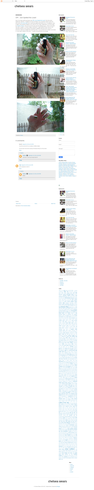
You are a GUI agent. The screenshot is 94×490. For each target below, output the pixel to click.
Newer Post (18, 203)
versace (75, 451)
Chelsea (24, 155)
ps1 (72, 410)
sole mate (62, 432)
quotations (72, 411)
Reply (20, 150)
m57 (67, 381)
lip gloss (70, 377)
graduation (63, 355)
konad (76, 371)
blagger (67, 310)
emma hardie (66, 342)
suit (62, 437)
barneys (75, 304)
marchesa (73, 383)
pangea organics (74, 404)
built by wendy (71, 315)
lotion (74, 378)
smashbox (65, 431)
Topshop (60, 175)
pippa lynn (75, 406)
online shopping (74, 398)
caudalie (60, 320)
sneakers (70, 431)
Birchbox (65, 164)
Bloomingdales (71, 164)
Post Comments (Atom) (25, 205)
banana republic (62, 304)
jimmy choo (73, 366)
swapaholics (71, 438)
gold (66, 354)
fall (61, 346)
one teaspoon (68, 398)
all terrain (75, 294)
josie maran (73, 367)
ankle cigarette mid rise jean (72, 296)
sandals (68, 423)
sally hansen (74, 421)
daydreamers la (72, 332)
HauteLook (61, 168)
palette (69, 404)
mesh (64, 386)
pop (76, 407)
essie (63, 344)
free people (61, 350)
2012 (61, 112)
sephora (60, 426)
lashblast (68, 373)
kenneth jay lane (66, 370)
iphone (74, 362)
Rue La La (74, 172)
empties (71, 342)
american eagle (74, 295)
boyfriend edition (62, 314)
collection (63, 326)
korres (60, 372)
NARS (65, 169)
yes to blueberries (71, 456)
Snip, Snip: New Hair (70, 34)
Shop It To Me (70, 173)
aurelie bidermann (67, 300)
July (61, 122)
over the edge (72, 402)
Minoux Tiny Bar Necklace (71, 51)
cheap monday (74, 320)
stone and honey (62, 436)
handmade (60, 357)
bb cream (67, 305)
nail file (60, 392)
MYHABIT (61, 169)
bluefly (74, 311)
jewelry (69, 366)
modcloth (70, 388)
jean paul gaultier (71, 365)
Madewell (73, 168)
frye (63, 350)
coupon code (73, 329)
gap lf (68, 350)
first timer (69, 347)
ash (68, 299)
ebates (60, 341)
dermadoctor (61, 335)
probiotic (63, 410)
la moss (62, 372)
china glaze (64, 321)
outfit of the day (64, 402)
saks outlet (68, 421)
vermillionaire (63, 451)
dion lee (60, 336)
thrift (62, 443)
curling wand (64, 331)
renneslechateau (61, 416)
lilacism (66, 377)
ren (67, 415)
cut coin (68, 331)
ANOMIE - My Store (64, 280)
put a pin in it (67, 411)
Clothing (72, 467)
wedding (75, 454)
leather (72, 376)
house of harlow (65, 360)
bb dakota (71, 305)
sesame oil (70, 426)
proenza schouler (68, 410)
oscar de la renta (68, 401)
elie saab (62, 342)
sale (71, 421)
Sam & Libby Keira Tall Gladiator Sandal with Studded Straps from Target (71, 98)
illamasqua (61, 361)
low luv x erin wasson (66, 379)
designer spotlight (71, 335)
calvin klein (66, 318)
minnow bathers (64, 387)
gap (66, 350)
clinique (60, 325)
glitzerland (60, 354)
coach (67, 325)
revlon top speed (69, 417)
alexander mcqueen (62, 294)
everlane (60, 345)
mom (73, 388)
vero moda (72, 451)
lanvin (60, 373)
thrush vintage (65, 443)
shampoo (68, 427)
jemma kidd (65, 366)
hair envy (67, 356)
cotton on (68, 329)
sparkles (75, 432)
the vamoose (65, 442)
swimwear (75, 438)
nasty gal (63, 393)
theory (72, 442)
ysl (72, 457)
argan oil (65, 299)
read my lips (72, 412)
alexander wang (70, 294)
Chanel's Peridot (20, 25)
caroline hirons (71, 319)
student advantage (68, 436)
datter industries (66, 332)
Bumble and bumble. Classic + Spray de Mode (71, 43)
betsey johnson (61, 309)
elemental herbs (66, 341)
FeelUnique (65, 167)
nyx (74, 396)
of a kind (70, 397)
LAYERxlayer (61, 291)
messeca (67, 386)
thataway (68, 441)
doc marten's (66, 336)
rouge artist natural (73, 418)
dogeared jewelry (62, 337)
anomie (70, 162)
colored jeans (61, 327)
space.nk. (66, 432)
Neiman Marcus (64, 171)
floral (60, 348)
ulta (76, 447)
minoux (69, 387)
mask (76, 383)
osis (76, 401)
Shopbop (60, 174)
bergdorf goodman (74, 308)
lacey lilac (66, 372)
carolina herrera (65, 319)
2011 (61, 134)
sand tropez (65, 423)
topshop (60, 446)
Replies (22, 152)
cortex (64, 329)
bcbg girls (75, 305)
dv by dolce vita (71, 340)
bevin (65, 309)
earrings (75, 340)
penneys (60, 406)
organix (69, 399)
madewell (75, 381)
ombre (64, 398)
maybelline (60, 386)
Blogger (58, 486)
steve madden (68, 435)
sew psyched (74, 426)
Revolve (60, 173)
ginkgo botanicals (74, 351)
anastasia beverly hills (63, 296)
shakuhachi (65, 427)
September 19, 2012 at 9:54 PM (34, 155)
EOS (72, 290)
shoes (60, 428)
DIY (70, 290)
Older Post (53, 203)
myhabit (72, 391)
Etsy (75, 166)
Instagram (62, 283)
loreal (72, 378)
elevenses (75, 341)
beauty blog (64, 307)
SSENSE (71, 174)
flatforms (75, 347)
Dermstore (68, 166)
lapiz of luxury (63, 373)
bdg (60, 306)
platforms (60, 407)
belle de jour (65, 308)
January (61, 132)
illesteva (64, 361)
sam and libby (61, 422)
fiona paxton (65, 347)
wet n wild (64, 455)
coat (70, 325)
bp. (66, 314)
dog (76, 336)
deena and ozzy (74, 334)
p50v (76, 402)
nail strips (72, 392)
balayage (67, 302)
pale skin (66, 404)
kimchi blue (63, 371)
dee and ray (67, 334)
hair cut (60, 356)
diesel (76, 335)
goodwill (60, 355)
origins (60, 401)
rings (76, 417)
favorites (71, 346)
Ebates (72, 166)
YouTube (61, 285)
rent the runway (67, 416)
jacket (60, 365)
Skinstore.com (66, 174)
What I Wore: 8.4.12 (70, 26)
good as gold (74, 354)
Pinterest (61, 282)
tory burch (64, 446)
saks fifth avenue (62, 421)
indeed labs (64, 362)
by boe (62, 318)
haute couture (65, 357)
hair (73, 355)
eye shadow (64, 345)
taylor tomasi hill (64, 441)
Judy (20, 165)
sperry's (60, 433)
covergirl (60, 330)
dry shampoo (61, 340)
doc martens (72, 336)
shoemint (75, 427)
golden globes (69, 354)
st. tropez (67, 433)
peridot (63, 406)
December (62, 113)
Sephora (64, 173)
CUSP (63, 166)
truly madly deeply (64, 447)
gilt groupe (68, 351)
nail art (76, 391)
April (61, 127)
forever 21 (67, 348)
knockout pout (68, 371)
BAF (68, 290)
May (61, 125)
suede (60, 437)
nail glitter (63, 392)
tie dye (71, 443)
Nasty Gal (69, 169)
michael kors (72, 386)
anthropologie (67, 297)
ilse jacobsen (68, 361)
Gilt (72, 167)
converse (60, 329)
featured (75, 346)
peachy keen (72, 405)
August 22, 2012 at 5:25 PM (28, 144)
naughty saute (67, 393)
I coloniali (75, 290)
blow (59, 311)
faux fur (67, 346)
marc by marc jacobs (66, 383)
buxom (72, 316)
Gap (69, 167)
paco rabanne (61, 404)
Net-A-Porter (70, 171)
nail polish (68, 392)
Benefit (70, 163)
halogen (75, 356)
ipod (76, 362)
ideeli (65, 168)
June (61, 124)
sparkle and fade (71, 432)
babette (72, 301)
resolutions (60, 417)
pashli (60, 405)
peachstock (67, 405)
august (60, 300)
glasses (76, 352)
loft (66, 378)
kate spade (61, 370)
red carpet (67, 413)
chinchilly (69, 321)
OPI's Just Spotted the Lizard (38, 20)
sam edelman (67, 422)
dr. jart (63, 339)
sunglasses (75, 437)
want (76, 452)
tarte (60, 441)
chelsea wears (24, 6)
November (62, 115)
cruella (63, 330)
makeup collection (74, 382)
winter (63, 456)
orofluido (63, 401)
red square (71, 413)
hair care (75, 355)
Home (36, 203)
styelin (72, 436)
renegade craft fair (73, 415)
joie (66, 367)
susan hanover (65, 438)
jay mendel (63, 365)
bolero (66, 313)
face (68, 345)
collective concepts (69, 326)
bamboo (75, 302)
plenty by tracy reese (66, 407)
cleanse (66, 324)
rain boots (63, 412)
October (61, 117)
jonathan (68, 367)
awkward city (61, 301)
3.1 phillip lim (64, 290)
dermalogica (66, 335)
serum (67, 426)
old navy (73, 397)
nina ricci (60, 396)
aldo (76, 292)
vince (63, 452)
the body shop (73, 441)
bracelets (69, 314)
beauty (71, 468)
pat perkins (63, 405)
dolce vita (68, 337)
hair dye (63, 356)
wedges (60, 455)
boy (76, 313)
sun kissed (65, 437)
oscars (74, 401)
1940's (60, 290)
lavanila (63, 376)
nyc (73, 396)
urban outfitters (70, 449)
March (61, 129)
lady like (75, 372)
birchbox (64, 310)
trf (74, 446)
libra (64, 377)
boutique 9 (73, 313)
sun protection (70, 437)
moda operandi (65, 388)
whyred (60, 456)
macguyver (70, 381)
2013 (61, 110)
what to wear (68, 455)
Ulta (64, 175)
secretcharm (71, 425)
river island (60, 418)
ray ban (67, 412)
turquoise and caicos (71, 447)
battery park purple (62, 305)
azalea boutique (67, 301)
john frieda (63, 367)
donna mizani (73, 337)
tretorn (72, 446)
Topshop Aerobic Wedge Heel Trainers (71, 61)
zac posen (75, 457)
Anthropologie (65, 162)
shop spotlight (70, 428)
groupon (67, 355)
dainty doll (72, 331)
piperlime (70, 406)
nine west (64, 396)
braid (72, 314)
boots (69, 313)
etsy (72, 344)
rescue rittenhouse (74, 416)
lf (74, 376)
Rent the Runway (67, 172)
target (66, 440)
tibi (68, 443)
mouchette (65, 391)
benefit (69, 308)
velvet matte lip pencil (67, 450)
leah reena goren (68, 376)
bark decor (72, 304)
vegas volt (60, 450)
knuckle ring (73, 371)
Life (71, 470)
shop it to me (64, 428)
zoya (62, 459)
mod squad (61, 388)
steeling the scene (72, 433)
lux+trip (64, 381)
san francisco (73, 422)
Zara (60, 177)
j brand (71, 363)
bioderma (71, 309)
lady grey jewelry (71, 372)
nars (60, 393)
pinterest (67, 406)
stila (76, 435)
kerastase (73, 370)
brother (67, 315)
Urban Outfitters (69, 175)
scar (71, 423)
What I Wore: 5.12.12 (70, 251)
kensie (70, 370)
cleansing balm (74, 324)
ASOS (60, 162)
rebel (64, 413)
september (64, 426)
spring (64, 433)
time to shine (74, 443)
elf (59, 342)
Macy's (68, 168)
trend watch (69, 446)
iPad (74, 360)
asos (70, 299)
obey (62, 397)
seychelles (60, 427)
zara (60, 459)
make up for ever (63, 382)
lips (73, 377)
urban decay (61, 449)
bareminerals (67, 304)
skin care (61, 431)
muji (67, 391)
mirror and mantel (74, 387)
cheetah (60, 321)
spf (62, 433)
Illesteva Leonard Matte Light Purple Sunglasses (71, 69)
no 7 (67, 396)
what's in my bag (74, 455)
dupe (67, 340)
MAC (65, 291)
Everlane (60, 167)
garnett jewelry (72, 350)
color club (75, 326)
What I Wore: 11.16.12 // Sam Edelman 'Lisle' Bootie (71, 226)
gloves (64, 354)
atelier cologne (74, 299)
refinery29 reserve (62, 415)
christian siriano (74, 321)
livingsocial (60, 378)
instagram (71, 362)
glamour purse (71, 352)
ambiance (60, 295)
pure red (63, 411)
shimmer (72, 427)
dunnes (65, 340)
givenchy (66, 352)
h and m (70, 355)
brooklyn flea (64, 315)
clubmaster (64, 325)
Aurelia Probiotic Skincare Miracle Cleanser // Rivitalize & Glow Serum (71, 78)
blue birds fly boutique (65, 311)
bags (64, 302)
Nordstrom (61, 172)
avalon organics (74, 300)
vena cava (73, 450)
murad (70, 391)
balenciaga (71, 302)
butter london (68, 316)
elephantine (71, 341)
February (62, 131)
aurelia (63, 300)
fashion (64, 346)
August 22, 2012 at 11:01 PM (27, 165)
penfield (75, 405)
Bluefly (60, 166)
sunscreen (60, 438)
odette (66, 397)
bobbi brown (61, 313)
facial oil (70, 345)
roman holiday (67, 418)
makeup (69, 382)
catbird (76, 319)
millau (76, 386)
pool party (73, 407)
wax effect (71, 454)
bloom (70, 310)
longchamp (69, 378)
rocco (64, 418)
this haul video (24, 23)
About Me (72, 465)
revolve (73, 417)
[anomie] (59, 185)
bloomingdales (74, 310)
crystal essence (68, 330)
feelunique (60, 347)
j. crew (74, 363)
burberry (64, 316)
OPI (67, 291)
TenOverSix (71, 291)
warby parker (61, 454)
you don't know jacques (66, 457)
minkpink (60, 387)
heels (69, 357)
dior (63, 336)
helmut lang (72, 357)
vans (76, 449)
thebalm (69, 442)
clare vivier (68, 322)
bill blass (68, 309)
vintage (65, 452)
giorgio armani (61, 352)
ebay (62, 341)
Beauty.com (65, 163)
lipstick (75, 377)
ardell (63, 299)
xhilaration (66, 456)
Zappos (74, 175)
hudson (71, 360)
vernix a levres (68, 451)
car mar (73, 318)
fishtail (73, 347)
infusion (67, 362)
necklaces (73, 393)
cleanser (69, 324)
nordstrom (70, 396)
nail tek (75, 392)
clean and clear (62, 324)
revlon (64, 417)
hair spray (72, 356)
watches (66, 454)
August (61, 120)
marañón (60, 383)
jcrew (67, 365)
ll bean (64, 378)
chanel (63, 320)
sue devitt (75, 436)
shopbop (75, 428)
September (62, 119)
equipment (75, 342)
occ (64, 397)
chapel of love (68, 320)
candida (69, 318)
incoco (72, 361)
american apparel (66, 295)
